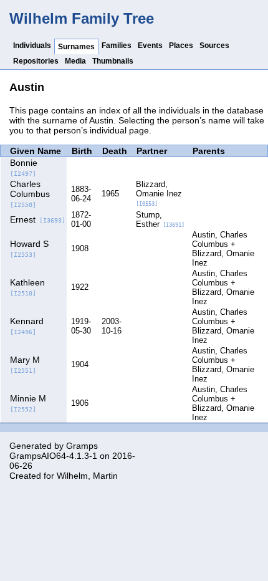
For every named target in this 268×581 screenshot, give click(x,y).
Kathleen (27, 287)
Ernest (37, 219)
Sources (214, 45)
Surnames (76, 46)
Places (181, 45)
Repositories (36, 61)
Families (117, 45)
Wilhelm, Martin (87, 476)
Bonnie (23, 167)
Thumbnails (112, 61)
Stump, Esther (160, 219)
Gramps (82, 446)
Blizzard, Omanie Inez (159, 193)
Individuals (32, 45)
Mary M (25, 364)
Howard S (29, 248)
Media (75, 61)
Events (150, 45)
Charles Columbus (30, 193)
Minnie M (28, 403)
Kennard (27, 325)
